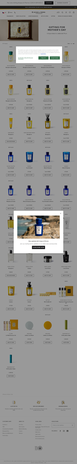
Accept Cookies (54, 57)
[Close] (61, 213)
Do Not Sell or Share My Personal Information (25, 58)
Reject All (43, 57)
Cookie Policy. (43, 53)
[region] (39, 54)
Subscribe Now (38, 247)
